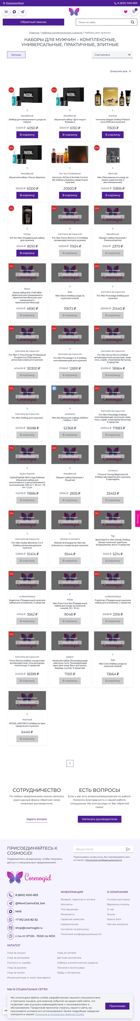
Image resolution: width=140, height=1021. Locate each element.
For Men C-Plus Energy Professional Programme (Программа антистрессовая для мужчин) (27, 357)
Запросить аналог (70, 216)
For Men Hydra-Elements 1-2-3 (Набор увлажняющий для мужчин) (27, 545)
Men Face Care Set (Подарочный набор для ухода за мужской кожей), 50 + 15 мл (70, 606)
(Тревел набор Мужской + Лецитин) (70, 478)
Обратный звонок (33, 22)
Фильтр (137, 518)
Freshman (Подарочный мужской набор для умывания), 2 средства (113, 601)
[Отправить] (128, 849)
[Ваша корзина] (133, 11)
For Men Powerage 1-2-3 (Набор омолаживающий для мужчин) (70, 359)
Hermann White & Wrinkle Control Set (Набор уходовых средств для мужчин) (70, 180)
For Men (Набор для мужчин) (27, 418)
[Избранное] (125, 11)
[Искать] (132, 22)
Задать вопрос (36, 819)
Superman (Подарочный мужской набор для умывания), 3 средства (27, 601)
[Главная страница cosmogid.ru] (74, 12)
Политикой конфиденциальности (104, 860)
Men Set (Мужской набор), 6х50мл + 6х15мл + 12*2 (70, 419)
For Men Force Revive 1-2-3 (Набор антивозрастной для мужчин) (70, 239)
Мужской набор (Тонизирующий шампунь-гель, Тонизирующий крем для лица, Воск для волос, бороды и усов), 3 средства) (70, 664)
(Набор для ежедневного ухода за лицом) (27, 120)
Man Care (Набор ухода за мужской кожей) (113, 665)
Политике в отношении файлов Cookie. (59, 1014)
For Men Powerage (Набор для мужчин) (113, 296)
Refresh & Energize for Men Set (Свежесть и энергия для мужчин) (70, 544)
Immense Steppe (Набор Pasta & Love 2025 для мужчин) (113, 120)
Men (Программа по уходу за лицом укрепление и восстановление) (112, 180)
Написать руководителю (99, 819)
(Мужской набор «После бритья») (27, 177)
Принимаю (117, 1006)
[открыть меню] (6, 11)
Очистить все (118, 71)
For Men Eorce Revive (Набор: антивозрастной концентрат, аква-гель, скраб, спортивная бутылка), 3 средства (112, 358)
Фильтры (16, 55)
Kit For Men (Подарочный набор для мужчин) (27, 239)
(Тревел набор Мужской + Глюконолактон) (113, 239)
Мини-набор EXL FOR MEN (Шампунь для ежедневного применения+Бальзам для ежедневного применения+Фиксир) (27, 297)
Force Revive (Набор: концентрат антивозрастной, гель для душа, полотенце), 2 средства (27, 663)
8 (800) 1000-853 (127, 3)
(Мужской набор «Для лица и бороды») (70, 120)
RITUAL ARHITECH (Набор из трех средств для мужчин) (27, 724)
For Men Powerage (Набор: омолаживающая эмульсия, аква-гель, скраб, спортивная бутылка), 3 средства (112, 418)
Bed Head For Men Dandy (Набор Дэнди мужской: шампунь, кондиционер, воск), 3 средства (112, 542)
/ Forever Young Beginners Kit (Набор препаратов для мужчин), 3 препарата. (113, 477)
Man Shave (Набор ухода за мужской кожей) (69, 296)
